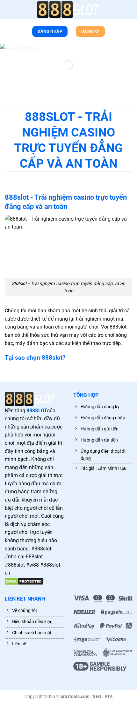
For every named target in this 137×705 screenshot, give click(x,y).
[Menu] (8, 11)
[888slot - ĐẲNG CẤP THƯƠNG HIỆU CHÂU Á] (68, 9)
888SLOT (36, 411)
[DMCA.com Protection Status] (24, 581)
